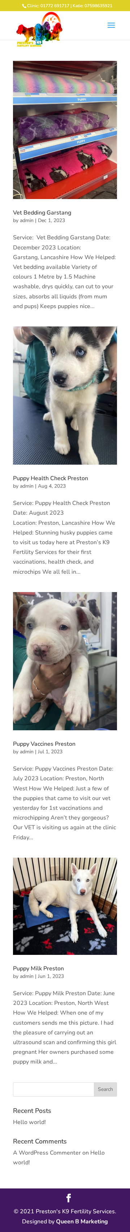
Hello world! (29, 1122)
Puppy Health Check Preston (50, 478)
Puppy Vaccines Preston (44, 744)
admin (27, 220)
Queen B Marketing (82, 1222)
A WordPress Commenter (47, 1153)
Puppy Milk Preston (38, 968)
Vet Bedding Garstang (42, 213)
